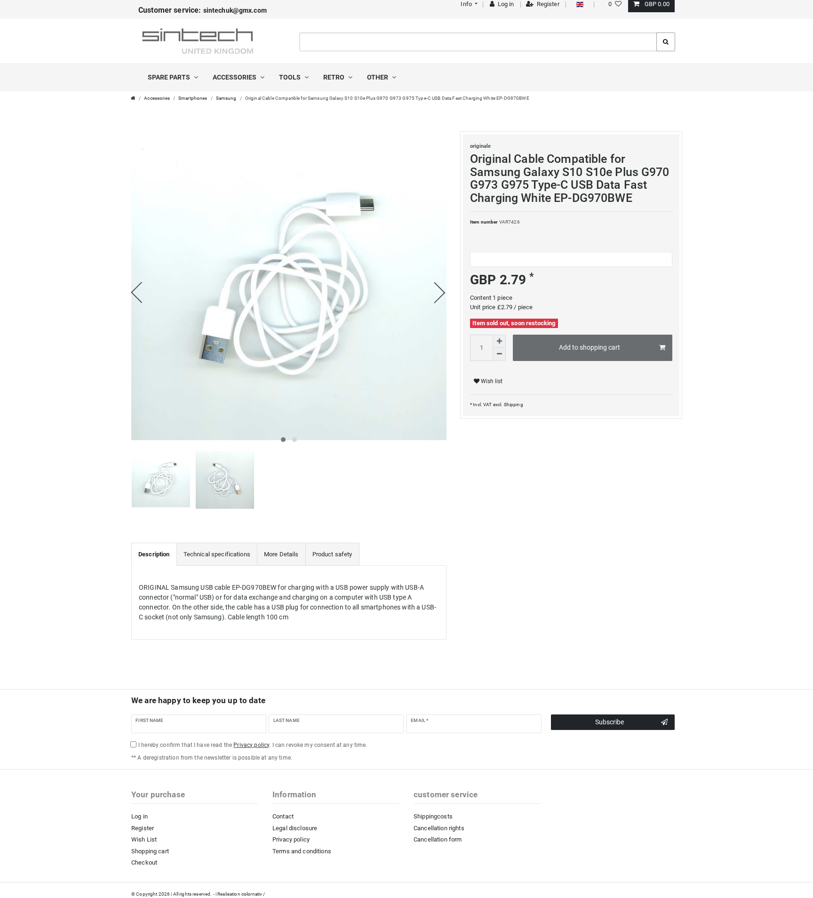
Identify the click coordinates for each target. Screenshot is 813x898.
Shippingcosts (433, 816)
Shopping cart (150, 851)
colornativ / (253, 894)
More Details (281, 554)
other (378, 77)
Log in (139, 816)
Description (154, 554)
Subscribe (609, 722)
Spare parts (169, 77)
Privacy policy (291, 839)
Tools (290, 77)
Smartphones (192, 98)
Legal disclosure (294, 828)
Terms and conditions (301, 851)
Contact (283, 816)
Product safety (332, 554)
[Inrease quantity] (499, 341)
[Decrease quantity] (499, 354)
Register (142, 828)
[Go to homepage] (133, 98)
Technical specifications (216, 554)
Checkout (144, 862)
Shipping (512, 404)
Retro (334, 77)
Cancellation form (438, 839)
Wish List (144, 839)
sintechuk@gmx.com (202, 10)
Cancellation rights (439, 828)
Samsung (226, 98)
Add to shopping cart (589, 347)
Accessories (235, 77)
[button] (468, 4)
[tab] (154, 554)
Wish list (490, 381)
